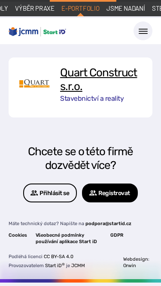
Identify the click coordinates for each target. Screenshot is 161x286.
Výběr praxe (35, 8)
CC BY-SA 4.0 (58, 256)
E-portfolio (80, 8)
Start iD (55, 265)
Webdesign (135, 259)
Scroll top (115, 264)
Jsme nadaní (125, 8)
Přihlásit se (54, 193)
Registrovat (114, 193)
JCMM (78, 265)
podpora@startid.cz (108, 223)
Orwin (129, 265)
